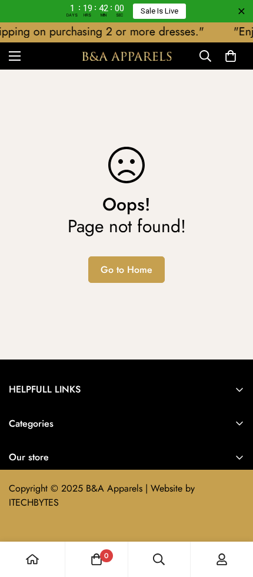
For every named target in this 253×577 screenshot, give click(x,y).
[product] (32, 559)
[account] (222, 559)
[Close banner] (241, 11)
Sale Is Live (159, 10)
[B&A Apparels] (126, 56)
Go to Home (126, 269)
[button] (230, 56)
